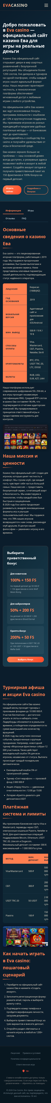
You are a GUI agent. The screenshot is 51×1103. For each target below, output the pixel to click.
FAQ (24, 218)
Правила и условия (32, 1053)
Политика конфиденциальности (25, 1059)
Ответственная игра (25, 1064)
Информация (13, 210)
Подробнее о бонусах (34, 190)
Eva (15, 5)
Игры (31, 210)
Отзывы (10, 218)
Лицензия (15, 1053)
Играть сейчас (9, 190)
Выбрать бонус (25, 659)
